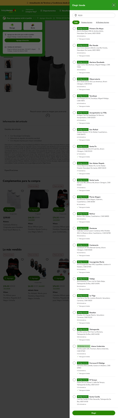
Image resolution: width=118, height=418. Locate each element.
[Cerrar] (113, 5)
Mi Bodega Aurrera (102, 22)
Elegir (93, 413)
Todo (76, 22)
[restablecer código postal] (75, 15)
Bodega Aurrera (86, 22)
